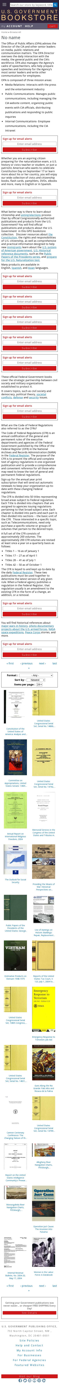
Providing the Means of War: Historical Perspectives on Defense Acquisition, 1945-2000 (44, 887)
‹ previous (26, 663)
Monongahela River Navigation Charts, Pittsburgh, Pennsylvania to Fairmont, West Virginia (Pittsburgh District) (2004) (15, 1207)
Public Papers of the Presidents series (26, 255)
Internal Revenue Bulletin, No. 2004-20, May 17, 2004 (15, 1275)
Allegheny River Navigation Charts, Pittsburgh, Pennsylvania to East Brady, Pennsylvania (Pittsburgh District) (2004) (43, 1165)
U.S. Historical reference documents (26, 252)
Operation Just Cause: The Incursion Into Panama (43, 1229)
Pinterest (39, 1380)
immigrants (14, 247)
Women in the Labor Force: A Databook (43, 1273)
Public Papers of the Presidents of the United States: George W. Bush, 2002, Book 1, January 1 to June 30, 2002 (15, 928)
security (34, 397)
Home (4, 32)
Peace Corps (33, 632)
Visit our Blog (29, 1376)
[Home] (29, 19)
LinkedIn (44, 1380)
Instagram (30, 1380)
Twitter (25, 1380)
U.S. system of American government (28, 248)
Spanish (16, 268)
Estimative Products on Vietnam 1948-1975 (15, 977)
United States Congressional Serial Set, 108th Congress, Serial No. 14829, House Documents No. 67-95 (15, 1020)
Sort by (20, 680)
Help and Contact (29, 1345)
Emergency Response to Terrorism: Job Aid (43, 1038)
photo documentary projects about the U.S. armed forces (27, 627)
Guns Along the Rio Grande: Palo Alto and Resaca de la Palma (43, 1088)
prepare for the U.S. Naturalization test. (29, 258)
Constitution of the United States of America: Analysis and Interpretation (15, 731)
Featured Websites (30, 1365)
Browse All (15, 32)
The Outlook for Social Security (15, 881)
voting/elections (31, 215)
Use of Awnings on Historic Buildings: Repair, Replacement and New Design (43, 932)
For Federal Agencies (29, 1360)
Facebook (20, 1380)
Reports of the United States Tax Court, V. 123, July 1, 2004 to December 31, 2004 (43, 979)
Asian (31, 268)
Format (12, 675)
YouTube (34, 1380)
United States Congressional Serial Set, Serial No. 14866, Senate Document (44, 723)
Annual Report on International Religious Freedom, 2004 (15, 836)
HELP (29, 26)
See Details (29, 1312)
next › (42, 663)
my (11, 26)
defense (18, 397)
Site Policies (29, 1340)
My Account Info (29, 1350)
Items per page (24, 684)
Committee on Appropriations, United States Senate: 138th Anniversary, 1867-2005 (15, 783)
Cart (53, 26)
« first (10, 663)
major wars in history (14, 626)
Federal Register (19, 455)
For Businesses (30, 1355)
